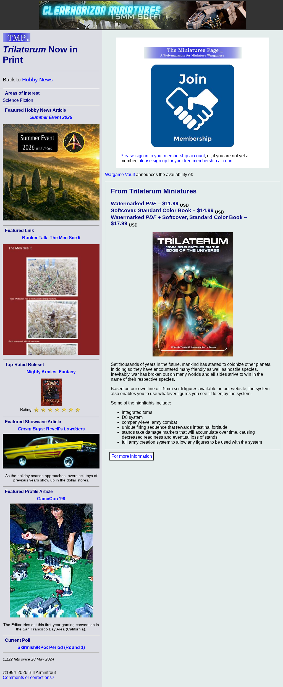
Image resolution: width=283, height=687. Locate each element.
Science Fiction (18, 100)
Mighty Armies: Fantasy (51, 371)
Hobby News (37, 79)
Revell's (51, 429)
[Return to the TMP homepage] (16, 39)
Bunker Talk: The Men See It (51, 237)
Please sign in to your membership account (162, 155)
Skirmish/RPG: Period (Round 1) (51, 647)
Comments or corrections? (28, 677)
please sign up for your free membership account (186, 160)
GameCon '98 (51, 498)
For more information (131, 456)
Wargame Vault (120, 174)
